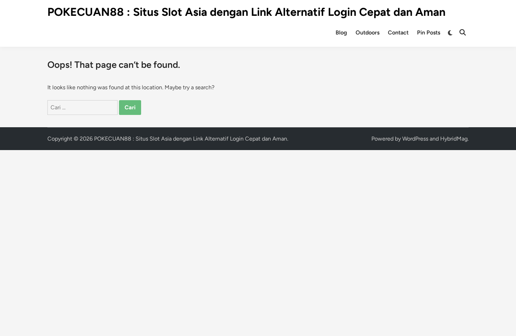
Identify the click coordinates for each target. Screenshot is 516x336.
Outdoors (367, 32)
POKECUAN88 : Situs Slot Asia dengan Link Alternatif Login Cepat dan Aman (246, 12)
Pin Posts (428, 32)
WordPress (415, 138)
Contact (398, 32)
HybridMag (454, 138)
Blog (341, 32)
